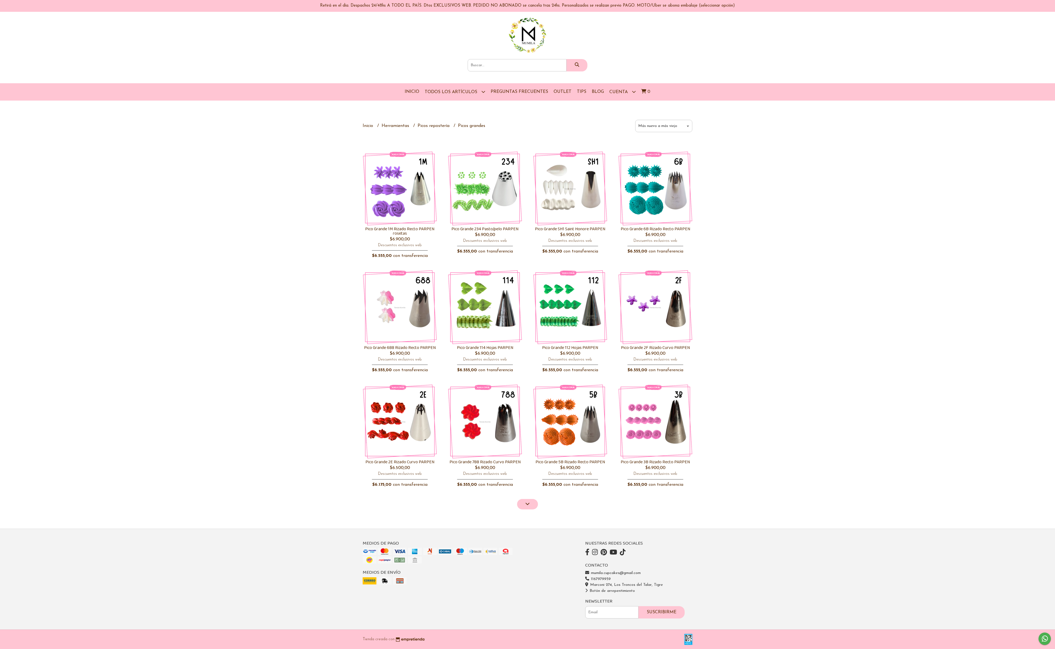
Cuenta (619, 92)
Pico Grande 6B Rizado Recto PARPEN (655, 229)
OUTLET (562, 92)
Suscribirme (661, 612)
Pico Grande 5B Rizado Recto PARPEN (570, 462)
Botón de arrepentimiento (611, 591)
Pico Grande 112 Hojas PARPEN (570, 347)
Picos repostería (434, 126)
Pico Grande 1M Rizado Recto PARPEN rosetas (399, 231)
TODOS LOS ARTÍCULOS (452, 92)
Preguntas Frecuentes (519, 92)
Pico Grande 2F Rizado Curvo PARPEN (655, 347)
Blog (598, 92)
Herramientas (396, 126)
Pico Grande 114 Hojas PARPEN (485, 347)
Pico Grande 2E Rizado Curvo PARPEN (399, 462)
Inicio (412, 92)
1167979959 (600, 579)
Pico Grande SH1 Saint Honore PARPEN (570, 229)
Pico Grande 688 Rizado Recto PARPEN (400, 347)
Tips (581, 92)
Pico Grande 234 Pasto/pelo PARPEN (484, 229)
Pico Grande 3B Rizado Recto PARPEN (655, 462)
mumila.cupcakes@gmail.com (615, 573)
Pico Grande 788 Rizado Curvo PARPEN (485, 462)
